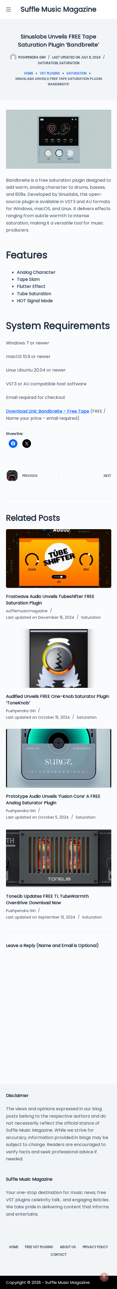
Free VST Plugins (39, 1247)
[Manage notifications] (104, 1277)
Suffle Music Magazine (58, 9)
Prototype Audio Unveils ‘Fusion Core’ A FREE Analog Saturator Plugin (53, 799)
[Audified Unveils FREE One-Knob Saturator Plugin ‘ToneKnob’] (58, 658)
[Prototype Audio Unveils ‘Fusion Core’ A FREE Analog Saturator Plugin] (58, 758)
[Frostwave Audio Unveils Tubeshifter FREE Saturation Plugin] (58, 558)
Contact (59, 1254)
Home (13, 1247)
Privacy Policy (95, 1247)
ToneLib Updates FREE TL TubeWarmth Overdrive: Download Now (47, 899)
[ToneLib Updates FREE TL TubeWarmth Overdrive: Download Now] (58, 858)
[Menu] (8, 9)
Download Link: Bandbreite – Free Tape (47, 411)
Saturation (48, 63)
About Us (68, 1247)
